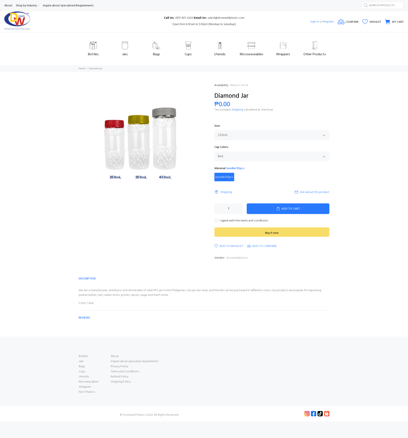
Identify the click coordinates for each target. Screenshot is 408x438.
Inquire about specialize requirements (135, 361)
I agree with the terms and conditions (244, 220)
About (115, 356)
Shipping (237, 109)
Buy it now (272, 233)
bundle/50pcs (224, 177)
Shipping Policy (121, 381)
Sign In (314, 21)
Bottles (83, 356)
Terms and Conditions (125, 371)
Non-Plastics (87, 392)
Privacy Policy (119, 366)
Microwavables (88, 381)
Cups (82, 371)
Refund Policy (120, 376)
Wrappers (85, 386)
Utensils (84, 376)
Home (82, 69)
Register (328, 21)
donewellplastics (237, 257)
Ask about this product (314, 192)
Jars (81, 361)
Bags (82, 366)
